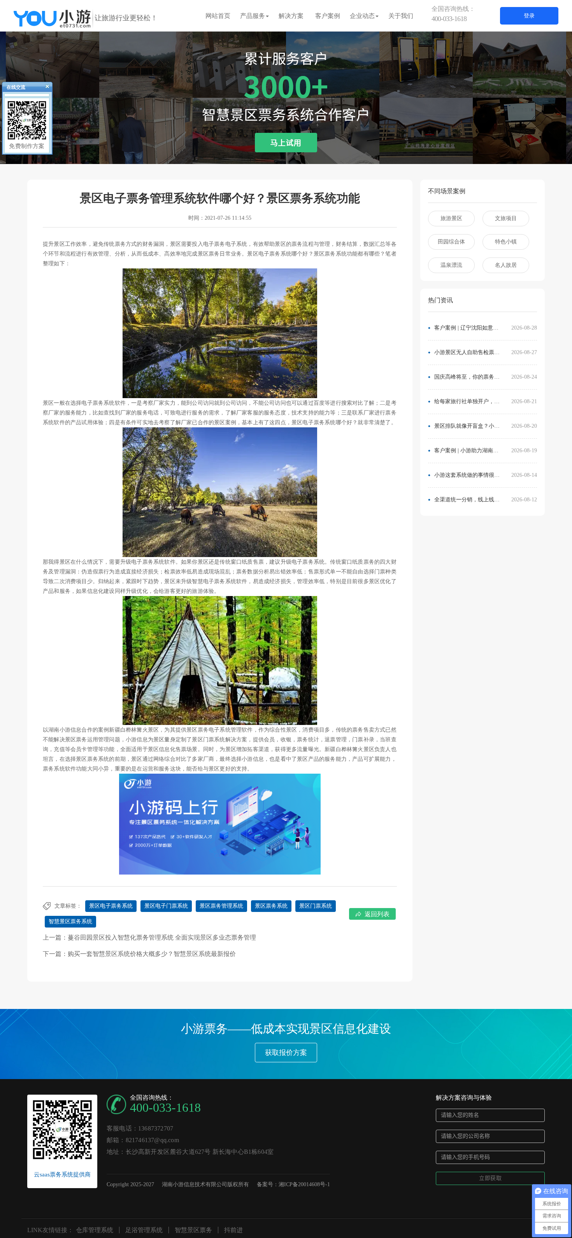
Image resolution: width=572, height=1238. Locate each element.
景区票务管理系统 (221, 906)
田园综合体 (451, 242)
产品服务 (252, 15)
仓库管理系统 (94, 1230)
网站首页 (217, 15)
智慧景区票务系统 (70, 921)
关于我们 (400, 15)
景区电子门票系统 (166, 906)
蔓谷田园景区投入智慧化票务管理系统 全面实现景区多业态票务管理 (162, 937)
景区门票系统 (315, 906)
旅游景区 (451, 218)
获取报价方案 (286, 1052)
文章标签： (68, 906)
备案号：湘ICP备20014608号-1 (293, 1184)
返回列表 (377, 914)
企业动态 (362, 15)
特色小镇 (506, 242)
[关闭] (44, 88)
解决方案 (291, 15)
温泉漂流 (451, 265)
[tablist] (286, 152)
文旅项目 (506, 218)
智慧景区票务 (193, 1230)
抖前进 (233, 1230)
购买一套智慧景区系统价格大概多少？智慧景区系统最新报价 (152, 954)
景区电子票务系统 (111, 906)
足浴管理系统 (144, 1230)
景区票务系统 (271, 906)
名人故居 (506, 265)
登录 (529, 16)
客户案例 (327, 15)
